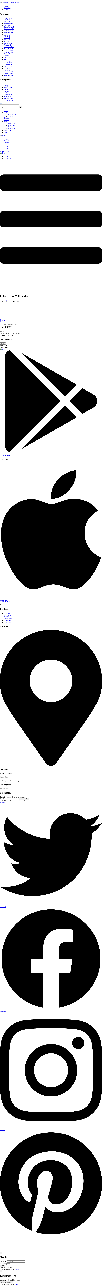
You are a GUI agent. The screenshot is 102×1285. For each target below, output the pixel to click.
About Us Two (12, 116)
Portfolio (6, 120)
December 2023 (9, 68)
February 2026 (8, 23)
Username (3, 1261)
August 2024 (8, 54)
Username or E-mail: (6, 1280)
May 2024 (7, 59)
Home (6, 111)
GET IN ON (5, 455)
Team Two (11, 125)
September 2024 (9, 52)
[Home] (2, 136)
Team (5, 121)
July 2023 (7, 70)
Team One (11, 123)
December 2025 (9, 27)
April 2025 (7, 41)
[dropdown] (51, 277)
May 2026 (7, 22)
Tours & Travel (9, 98)
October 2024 (8, 50)
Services (6, 118)
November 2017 (9, 72)
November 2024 (9, 48)
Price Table (7, 130)
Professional (8, 95)
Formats (6, 89)
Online (6, 93)
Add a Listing (5, 151)
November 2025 (9, 29)
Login (7, 146)
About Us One (12, 114)
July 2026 (7, 20)
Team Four (11, 129)
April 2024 (7, 61)
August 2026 (8, 18)
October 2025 (8, 30)
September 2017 (9, 75)
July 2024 (7, 56)
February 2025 (8, 45)
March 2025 (8, 43)
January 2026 (8, 25)
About (6, 112)
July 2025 (7, 36)
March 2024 (8, 63)
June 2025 (7, 38)
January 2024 (8, 66)
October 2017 (8, 74)
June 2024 (7, 57)
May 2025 (7, 39)
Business (7, 84)
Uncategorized (8, 100)
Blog (5, 132)
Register (17, 1269)
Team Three (12, 127)
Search (4, 320)
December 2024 (9, 47)
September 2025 (9, 32)
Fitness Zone (8, 87)
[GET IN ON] (51, 451)
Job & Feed (7, 91)
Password (3, 1263)
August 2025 (8, 34)
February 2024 (8, 65)
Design (6, 86)
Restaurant (7, 96)
